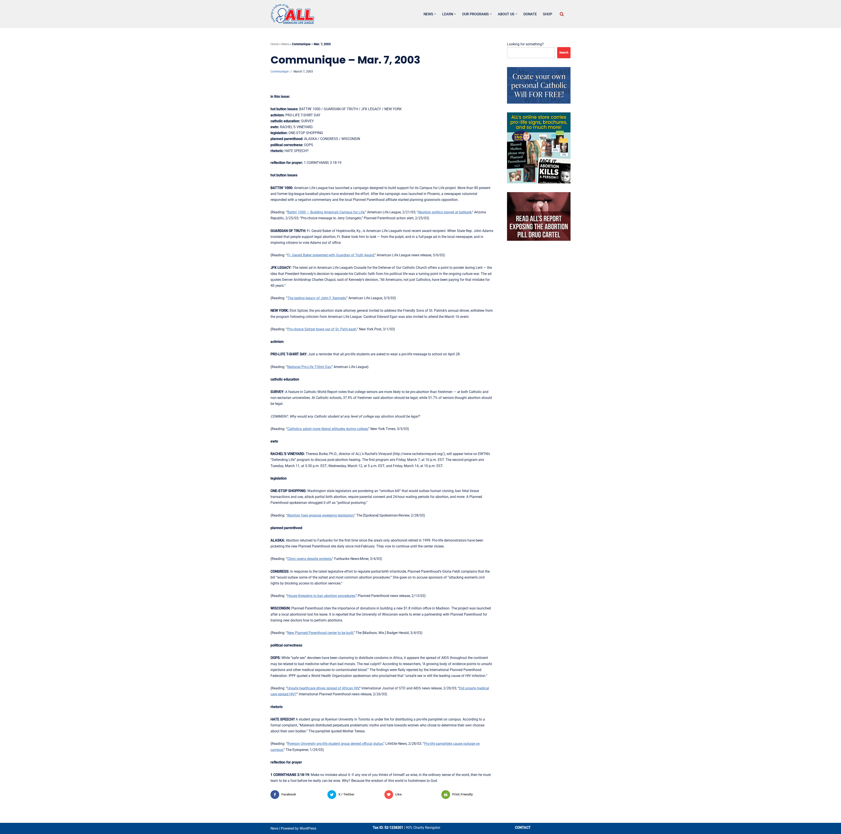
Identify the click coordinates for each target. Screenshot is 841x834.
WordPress (308, 828)
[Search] (562, 14)
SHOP (547, 14)
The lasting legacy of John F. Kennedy (316, 298)
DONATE (530, 14)
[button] (435, 14)
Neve (274, 828)
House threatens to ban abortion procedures (321, 596)
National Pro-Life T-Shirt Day (309, 367)
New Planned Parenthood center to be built (320, 633)
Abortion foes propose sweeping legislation (320, 515)
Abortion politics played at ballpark (445, 212)
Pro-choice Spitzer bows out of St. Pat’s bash (321, 329)
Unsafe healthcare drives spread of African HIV (323, 688)
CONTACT (523, 827)
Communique (279, 71)
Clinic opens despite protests (309, 559)
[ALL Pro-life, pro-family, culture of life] (292, 14)
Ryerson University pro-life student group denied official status (335, 744)
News (285, 44)
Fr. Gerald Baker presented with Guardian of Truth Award (330, 255)
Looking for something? (525, 44)
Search (563, 52)
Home (274, 44)
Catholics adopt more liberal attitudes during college (327, 429)
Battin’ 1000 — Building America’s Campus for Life (325, 212)
